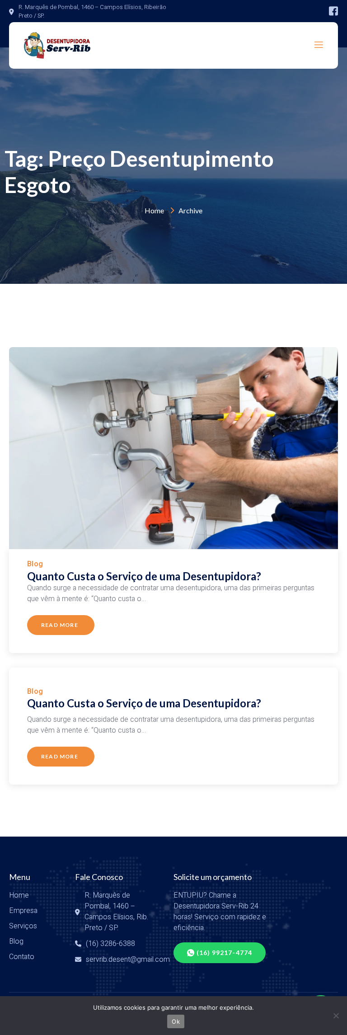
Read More (59, 624)
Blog (35, 564)
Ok (176, 1021)
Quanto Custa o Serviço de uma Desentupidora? (144, 576)
